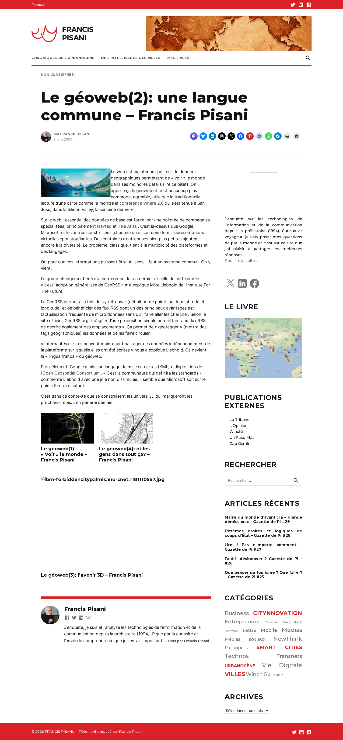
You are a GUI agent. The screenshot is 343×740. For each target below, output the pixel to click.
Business (237, 613)
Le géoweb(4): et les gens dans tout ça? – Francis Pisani (124, 454)
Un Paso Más (242, 437)
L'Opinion (238, 425)
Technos (237, 656)
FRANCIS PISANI (78, 33)
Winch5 (236, 431)
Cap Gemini (240, 443)
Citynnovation (277, 613)
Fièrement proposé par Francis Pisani (111, 732)
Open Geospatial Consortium (71, 373)
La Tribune (239, 419)
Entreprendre (242, 621)
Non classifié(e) (58, 74)
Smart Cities (279, 647)
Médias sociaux (245, 639)
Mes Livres (178, 58)
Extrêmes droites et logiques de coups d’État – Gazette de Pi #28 (263, 533)
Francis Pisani (75, 134)
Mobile (269, 630)
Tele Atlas (127, 226)
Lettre (249, 630)
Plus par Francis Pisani (188, 641)
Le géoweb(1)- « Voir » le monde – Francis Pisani (64, 454)
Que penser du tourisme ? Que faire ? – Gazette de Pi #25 (263, 574)
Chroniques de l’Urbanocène (63, 58)
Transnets (289, 656)
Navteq (104, 226)
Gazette (271, 622)
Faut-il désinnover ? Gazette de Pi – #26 (263, 561)
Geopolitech (292, 622)
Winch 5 (256, 674)
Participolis (236, 647)
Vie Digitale (282, 665)
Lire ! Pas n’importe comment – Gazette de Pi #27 (263, 547)
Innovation (231, 631)
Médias (292, 629)
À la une (275, 674)
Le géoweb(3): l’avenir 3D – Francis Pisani (92, 575)
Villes (235, 674)
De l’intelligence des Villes (131, 58)
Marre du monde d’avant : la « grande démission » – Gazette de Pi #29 (263, 519)
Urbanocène (240, 665)
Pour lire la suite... (241, 260)
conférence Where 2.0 (141, 203)
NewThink (287, 638)
